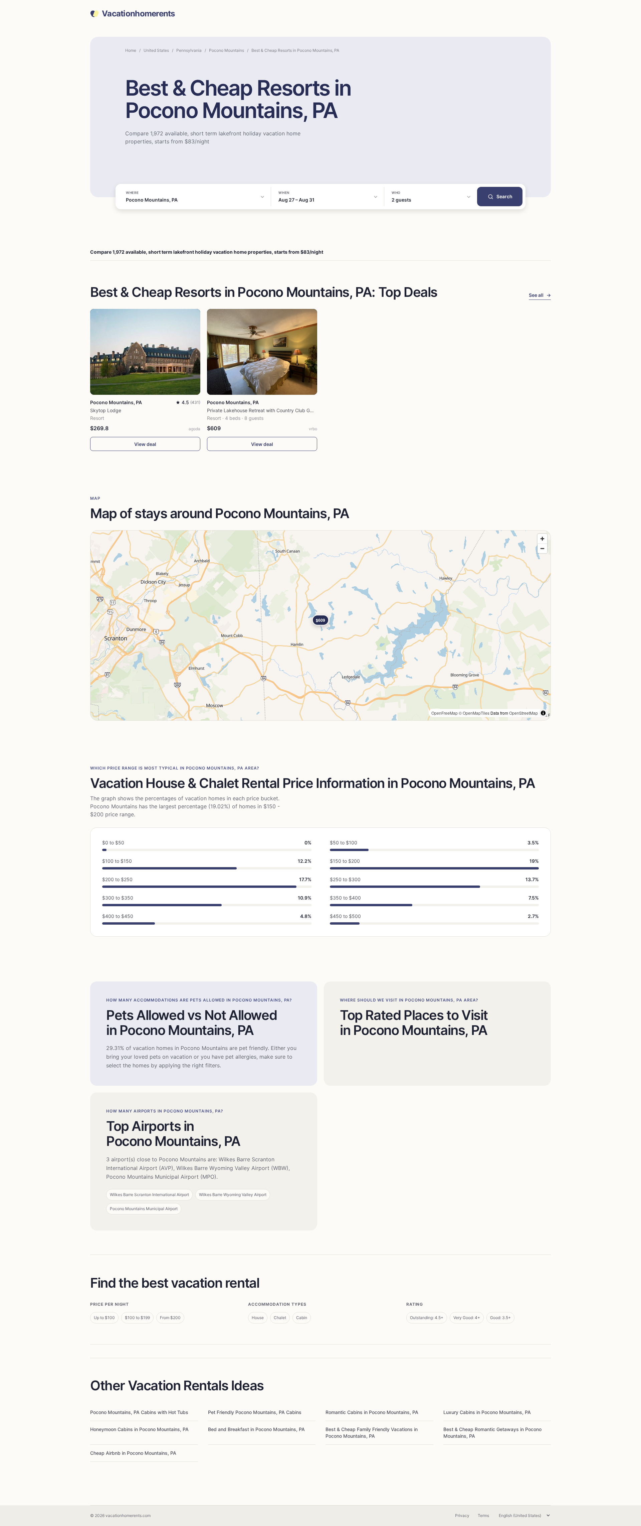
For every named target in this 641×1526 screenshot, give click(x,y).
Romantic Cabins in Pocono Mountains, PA (372, 1412)
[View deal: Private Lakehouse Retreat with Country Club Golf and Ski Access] (262, 352)
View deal (145, 444)
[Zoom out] (542, 548)
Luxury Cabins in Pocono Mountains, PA (487, 1412)
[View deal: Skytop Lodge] (145, 352)
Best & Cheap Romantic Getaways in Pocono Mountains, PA (492, 1432)
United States (156, 50)
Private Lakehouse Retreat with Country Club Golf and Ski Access (278, 410)
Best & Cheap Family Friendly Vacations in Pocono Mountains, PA (372, 1432)
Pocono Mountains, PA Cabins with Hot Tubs (139, 1412)
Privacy (462, 1515)
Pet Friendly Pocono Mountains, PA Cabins (254, 1412)
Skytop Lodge (105, 410)
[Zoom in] (542, 539)
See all (540, 295)
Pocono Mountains (226, 50)
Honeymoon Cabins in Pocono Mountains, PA (139, 1429)
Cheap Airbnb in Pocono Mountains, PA (133, 1453)
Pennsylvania (189, 50)
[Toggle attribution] (543, 713)
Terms (483, 1515)
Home (130, 50)
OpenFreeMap (444, 713)
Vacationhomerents (138, 13)
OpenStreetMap (523, 713)
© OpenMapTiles (474, 713)
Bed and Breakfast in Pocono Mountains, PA (256, 1429)
